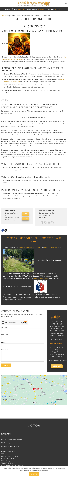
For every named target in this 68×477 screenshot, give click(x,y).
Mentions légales (7, 443)
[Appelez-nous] (52, 222)
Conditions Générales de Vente (11, 439)
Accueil (4, 16)
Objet (3, 342)
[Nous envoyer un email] (49, 222)
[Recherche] (66, 3)
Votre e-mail (4, 335)
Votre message (5, 350)
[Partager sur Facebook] (3, 100)
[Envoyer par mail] (6, 100)
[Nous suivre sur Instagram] (45, 222)
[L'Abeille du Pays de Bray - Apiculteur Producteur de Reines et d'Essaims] (34, 4)
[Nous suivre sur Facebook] (42, 222)
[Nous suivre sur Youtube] (38, 425)
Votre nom (4, 327)
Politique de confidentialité (10, 446)
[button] (2, 4)
